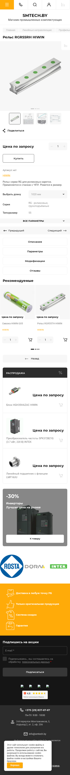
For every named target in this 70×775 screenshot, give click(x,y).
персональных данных (36, 661)
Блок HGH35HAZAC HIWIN (22, 404)
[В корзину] (61, 405)
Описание (35, 241)
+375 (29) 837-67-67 (37, 710)
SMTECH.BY (35, 16)
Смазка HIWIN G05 (12, 323)
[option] (35, 76)
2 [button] (35, 108)
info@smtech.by (37, 734)
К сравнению (65, 45)
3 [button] (37, 108)
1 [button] (32, 108)
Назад (35, 358)
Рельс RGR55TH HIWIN (49, 323)
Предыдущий (16, 230)
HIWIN (6, 175)
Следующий (55, 230)
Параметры (35, 251)
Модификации (35, 261)
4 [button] (38, 108)
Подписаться (35, 672)
